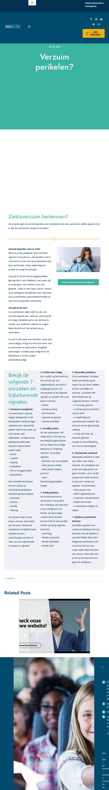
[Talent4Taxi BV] (12, 25)
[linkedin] (101, 19)
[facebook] (91, 19)
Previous (11, 578)
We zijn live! (52, 626)
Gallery (57, 626)
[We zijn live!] (54, 626)
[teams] (94, 24)
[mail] (99, 24)
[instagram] (96, 19)
